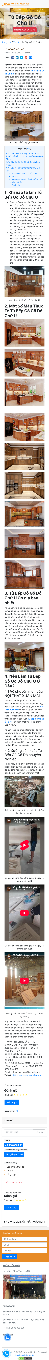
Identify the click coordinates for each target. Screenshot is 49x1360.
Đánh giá (16, 185)
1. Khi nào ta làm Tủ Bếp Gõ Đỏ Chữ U (22, 153)
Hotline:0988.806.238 (24, 29)
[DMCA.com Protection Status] (24, 1358)
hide (28, 149)
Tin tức (16, 42)
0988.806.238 (14, 1145)
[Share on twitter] (21, 57)
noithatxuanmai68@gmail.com (16, 1150)
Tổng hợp (11, 1174)
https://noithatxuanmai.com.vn (27, 1075)
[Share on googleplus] (26, 57)
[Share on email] (30, 57)
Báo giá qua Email (14, 1154)
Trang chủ (6, 42)
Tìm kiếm (39, 1132)
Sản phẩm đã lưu (14, 1182)
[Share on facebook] (13, 57)
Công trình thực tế (15, 1167)
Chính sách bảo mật (24, 1355)
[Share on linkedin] (17, 57)
